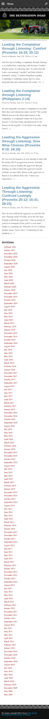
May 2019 (8, 316)
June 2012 (8, 591)
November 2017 (10, 376)
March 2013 (9, 561)
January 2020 (9, 290)
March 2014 (9, 522)
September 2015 (11, 462)
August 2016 (9, 426)
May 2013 (8, 555)
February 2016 (10, 445)
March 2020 (9, 283)
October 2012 (9, 578)
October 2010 (9, 658)
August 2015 (9, 465)
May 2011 (8, 634)
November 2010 (10, 654)
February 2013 (10, 565)
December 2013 (10, 532)
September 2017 (11, 382)
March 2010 (9, 681)
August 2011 (9, 624)
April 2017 (8, 399)
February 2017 (10, 406)
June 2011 (8, 631)
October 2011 (9, 618)
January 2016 (9, 449)
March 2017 (9, 402)
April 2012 (8, 598)
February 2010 (10, 684)
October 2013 (9, 538)
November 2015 (10, 455)
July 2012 (8, 588)
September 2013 (11, 541)
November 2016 (10, 416)
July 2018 (8, 349)
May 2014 (8, 515)
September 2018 (11, 343)
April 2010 (8, 678)
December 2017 (10, 372)
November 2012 (10, 575)
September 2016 (11, 422)
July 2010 (8, 668)
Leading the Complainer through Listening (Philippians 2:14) (21, 95)
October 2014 (9, 498)
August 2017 (9, 386)
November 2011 (10, 615)
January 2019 (9, 329)
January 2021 (9, 250)
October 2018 (9, 339)
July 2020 (8, 270)
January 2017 (9, 409)
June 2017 (8, 392)
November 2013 (10, 535)
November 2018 (10, 336)
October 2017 (9, 379)
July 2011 (8, 628)
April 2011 (8, 638)
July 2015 (8, 469)
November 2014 (10, 495)
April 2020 (8, 280)
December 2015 (10, 452)
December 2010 (10, 651)
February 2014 (10, 525)
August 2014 (9, 505)
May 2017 (8, 396)
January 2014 (9, 528)
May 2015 (8, 475)
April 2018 (8, 359)
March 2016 (9, 442)
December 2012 (10, 571)
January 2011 (9, 648)
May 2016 (8, 435)
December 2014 (10, 492)
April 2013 (8, 558)
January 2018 (9, 369)
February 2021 (10, 246)
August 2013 (9, 545)
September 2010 (11, 661)
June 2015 (8, 472)
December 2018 (10, 333)
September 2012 (11, 581)
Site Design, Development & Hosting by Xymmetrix (20, 714)
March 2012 (9, 601)
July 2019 (8, 309)
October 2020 (9, 260)
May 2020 (8, 276)
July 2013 (8, 548)
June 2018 (8, 353)
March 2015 (9, 482)
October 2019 (9, 299)
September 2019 (11, 303)
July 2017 (8, 389)
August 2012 (9, 585)
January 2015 (9, 488)
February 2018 (10, 366)
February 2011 (10, 644)
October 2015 (9, 459)
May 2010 (8, 674)
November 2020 (10, 256)
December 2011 (10, 611)
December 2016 (10, 412)
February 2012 (10, 605)
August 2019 (9, 306)
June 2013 (8, 551)
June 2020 (8, 273)
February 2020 (10, 286)
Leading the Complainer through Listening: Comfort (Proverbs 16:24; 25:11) (24, 48)
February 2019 (10, 326)
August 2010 (9, 664)
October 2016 (9, 419)
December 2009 (10, 687)
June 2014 (8, 512)
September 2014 (11, 502)
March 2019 (9, 323)
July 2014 (8, 508)
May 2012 (8, 595)
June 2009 (8, 691)
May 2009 (8, 694)
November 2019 (10, 296)
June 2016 (8, 432)
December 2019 (10, 293)
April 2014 (8, 518)
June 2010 (8, 671)
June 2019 (8, 313)
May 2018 (8, 356)
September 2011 (11, 621)
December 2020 (10, 253)
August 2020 (9, 266)
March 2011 (9, 641)
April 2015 (8, 479)
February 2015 (10, 485)
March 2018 (9, 362)
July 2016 (8, 429)
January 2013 (9, 568)
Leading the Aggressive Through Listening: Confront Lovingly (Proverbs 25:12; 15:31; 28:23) (21, 195)
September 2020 (11, 263)
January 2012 (9, 608)
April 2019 (8, 319)
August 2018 (9, 346)
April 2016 (8, 439)
